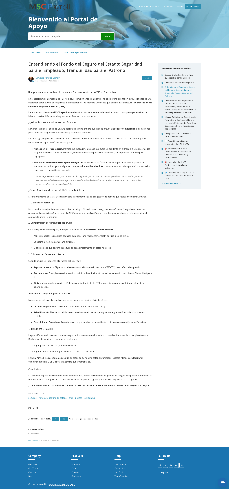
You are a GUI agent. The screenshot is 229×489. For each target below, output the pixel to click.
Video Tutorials (121, 476)
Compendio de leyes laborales (75, 52)
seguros (32, 397)
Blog (30, 476)
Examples (75, 472)
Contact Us (119, 468)
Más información (170, 183)
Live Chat (118, 472)
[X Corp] (33, 408)
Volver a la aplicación (149, 6)
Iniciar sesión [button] (192, 6)
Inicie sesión (33, 440)
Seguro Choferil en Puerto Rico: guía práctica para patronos (179, 76)
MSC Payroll (36, 52)
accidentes (89, 397)
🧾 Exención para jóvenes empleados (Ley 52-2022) (177, 142)
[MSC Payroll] (49, 12)
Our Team (33, 468)
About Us (32, 464)
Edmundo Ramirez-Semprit (48, 77)
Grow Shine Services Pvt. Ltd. (61, 484)
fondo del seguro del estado (53, 397)
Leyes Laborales (52, 52)
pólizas (78, 397)
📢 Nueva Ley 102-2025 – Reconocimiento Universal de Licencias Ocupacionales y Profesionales (178, 153)
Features (75, 464)
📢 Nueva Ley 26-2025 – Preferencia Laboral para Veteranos (176, 165)
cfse (71, 397)
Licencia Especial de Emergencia (179, 82)
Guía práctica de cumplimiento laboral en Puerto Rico (178, 135)
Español (165, 472)
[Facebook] (29, 408)
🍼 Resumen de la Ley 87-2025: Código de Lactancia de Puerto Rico (179, 175)
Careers (32, 472)
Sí (55, 419)
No (64, 419)
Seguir (147, 78)
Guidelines (76, 476)
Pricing (74, 468)
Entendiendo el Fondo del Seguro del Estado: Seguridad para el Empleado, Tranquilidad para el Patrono (180, 91)
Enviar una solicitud (173, 6)
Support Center (121, 464)
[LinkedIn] (37, 408)
